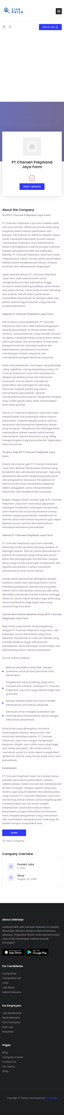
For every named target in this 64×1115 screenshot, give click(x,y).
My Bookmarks (11, 1017)
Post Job (7, 1027)
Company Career (12, 1057)
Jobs (5, 982)
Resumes (7, 1031)
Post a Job (48, 27)
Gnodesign (51, 1098)
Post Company (11, 1022)
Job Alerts (8, 987)
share (14, 832)
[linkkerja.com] (13, 11)
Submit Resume (11, 992)
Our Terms (8, 1066)
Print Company (15, 841)
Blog (5, 1052)
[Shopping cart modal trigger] (4, 27)
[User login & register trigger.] (10, 27)
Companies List (11, 978)
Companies (9, 973)
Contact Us (9, 1062)
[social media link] (32, 1105)
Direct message (32, 186)
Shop (5, 1071)
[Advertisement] (32, 68)
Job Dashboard (11, 1013)
